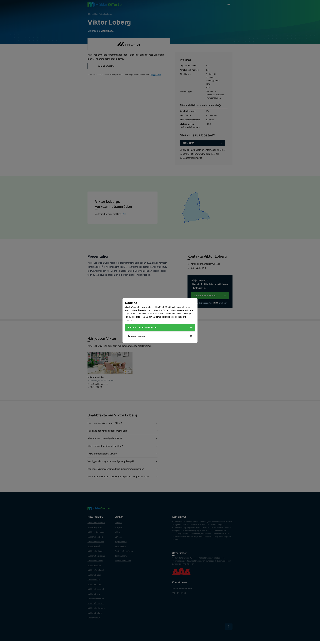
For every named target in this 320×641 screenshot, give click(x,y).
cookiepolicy (156, 310)
